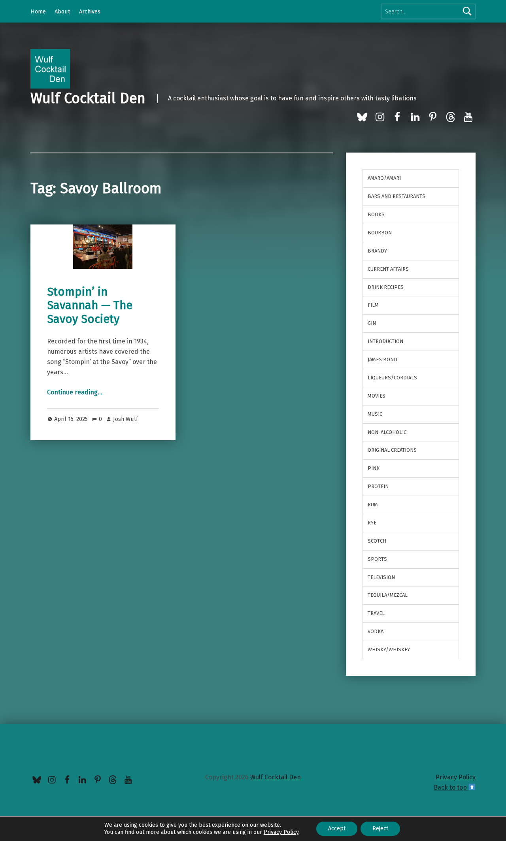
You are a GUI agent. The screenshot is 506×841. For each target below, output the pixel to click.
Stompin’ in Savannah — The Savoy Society (89, 305)
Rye (372, 523)
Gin (372, 323)
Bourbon (380, 233)
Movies (376, 396)
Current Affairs (388, 269)
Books (376, 214)
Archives (89, 11)
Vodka (375, 631)
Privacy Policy (456, 777)
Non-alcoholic (387, 432)
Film (373, 305)
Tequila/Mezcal (388, 595)
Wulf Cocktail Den (87, 98)
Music (375, 414)
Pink (374, 468)
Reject (380, 828)
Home (38, 11)
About (62, 11)
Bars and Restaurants (396, 196)
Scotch (377, 541)
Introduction (385, 341)
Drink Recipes (386, 287)
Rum (373, 504)
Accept (337, 828)
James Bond (382, 359)
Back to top (451, 787)
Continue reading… (74, 392)
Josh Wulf (125, 418)
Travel (376, 613)
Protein (378, 486)
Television (381, 577)
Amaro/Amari (384, 178)
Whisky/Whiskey (389, 649)
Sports (377, 559)
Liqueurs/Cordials (392, 378)
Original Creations (392, 450)
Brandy (377, 251)
